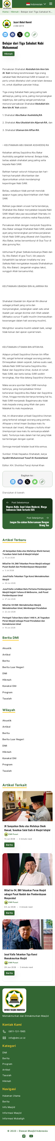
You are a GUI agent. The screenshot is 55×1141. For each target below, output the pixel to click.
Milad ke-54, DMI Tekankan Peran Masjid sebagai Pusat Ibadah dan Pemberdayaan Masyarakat (26, 565)
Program (7, 1063)
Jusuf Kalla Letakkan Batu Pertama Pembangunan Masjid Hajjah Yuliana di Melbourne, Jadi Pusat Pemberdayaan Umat (26, 592)
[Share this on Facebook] (12, 34)
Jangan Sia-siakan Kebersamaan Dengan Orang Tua (29, 524)
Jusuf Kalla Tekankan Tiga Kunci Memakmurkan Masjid (25, 578)
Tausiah (6, 1075)
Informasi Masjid (11, 1112)
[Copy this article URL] (34, 34)
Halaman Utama (11, 1095)
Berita (9, 845)
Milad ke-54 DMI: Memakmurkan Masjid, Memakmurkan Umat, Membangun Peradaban (24, 606)
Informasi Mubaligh (13, 1118)
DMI (4, 1052)
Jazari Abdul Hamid (22, 22)
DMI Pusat (13, 834)
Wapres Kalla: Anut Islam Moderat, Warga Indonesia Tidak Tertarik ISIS (26, 508)
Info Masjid (8, 1107)
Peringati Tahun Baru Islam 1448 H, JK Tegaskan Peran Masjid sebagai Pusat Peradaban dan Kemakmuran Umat (26, 620)
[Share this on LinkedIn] (5, 34)
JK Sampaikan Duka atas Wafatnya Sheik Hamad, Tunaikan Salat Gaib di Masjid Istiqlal (26, 552)
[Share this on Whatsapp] (27, 34)
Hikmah (8, 53)
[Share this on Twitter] (20, 34)
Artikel (6, 1069)
